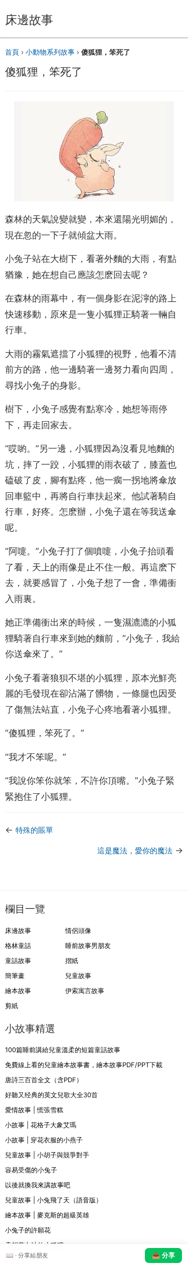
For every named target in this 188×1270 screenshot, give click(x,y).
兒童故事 (78, 976)
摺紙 (71, 961)
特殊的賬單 (34, 830)
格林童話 (18, 945)
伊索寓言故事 (84, 991)
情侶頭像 (78, 930)
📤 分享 (163, 1255)
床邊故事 (18, 930)
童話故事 (18, 961)
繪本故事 (18, 991)
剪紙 (11, 1006)
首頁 (12, 52)
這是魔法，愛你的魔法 (134, 850)
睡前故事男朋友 (88, 945)
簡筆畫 (15, 976)
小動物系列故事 (50, 52)
